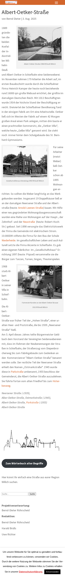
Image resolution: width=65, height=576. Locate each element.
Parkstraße (17, 371)
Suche (32, 494)
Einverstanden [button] (52, 572)
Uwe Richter (9, 534)
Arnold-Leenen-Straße (30, 207)
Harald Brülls (9, 528)
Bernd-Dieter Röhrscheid (16, 522)
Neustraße (29, 221)
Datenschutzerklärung (30, 571)
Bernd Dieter (13, 18)
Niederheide (8, 240)
